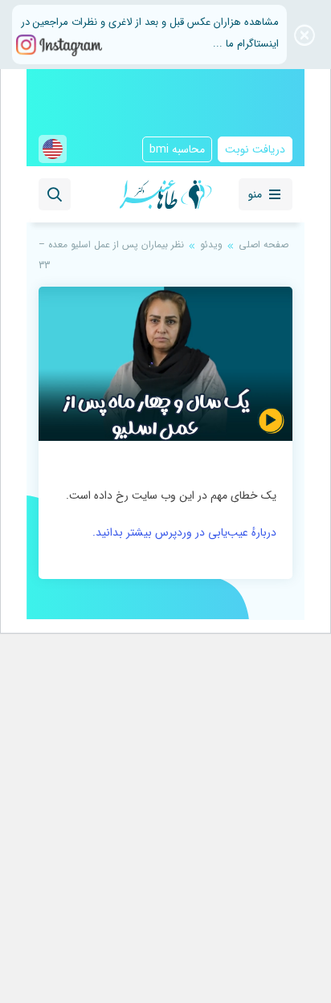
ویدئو (211, 244)
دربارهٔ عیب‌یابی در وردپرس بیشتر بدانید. (184, 532)
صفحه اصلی (263, 244)
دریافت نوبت (255, 149)
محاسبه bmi (177, 149)
